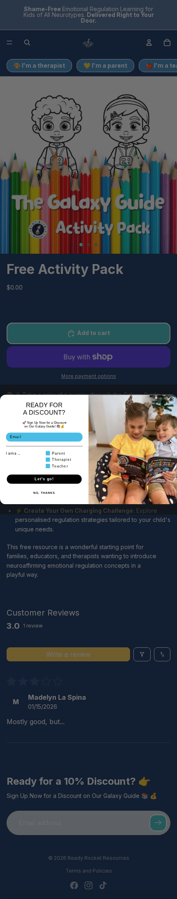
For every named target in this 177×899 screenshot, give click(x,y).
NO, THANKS (44, 493)
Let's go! (44, 479)
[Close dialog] (172, 399)
